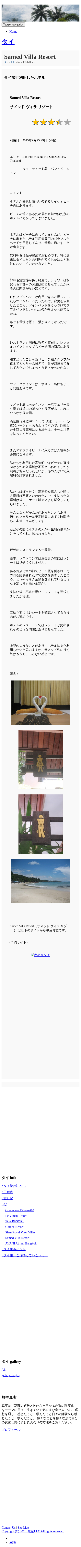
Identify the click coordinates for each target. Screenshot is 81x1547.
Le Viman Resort (16, 1215)
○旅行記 (7, 1198)
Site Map (23, 1527)
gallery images (10, 1375)
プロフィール (11, 1429)
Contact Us (9, 1527)
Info (13, 62)
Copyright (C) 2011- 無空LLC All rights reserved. (33, 1531)
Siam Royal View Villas (20, 1232)
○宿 (4, 1204)
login (12, 1542)
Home (13, 31)
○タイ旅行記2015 (14, 1186)
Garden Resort (14, 1226)
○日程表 (7, 1192)
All (4, 1369)
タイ (6, 62)
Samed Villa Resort (17, 1238)
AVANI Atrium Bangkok (21, 1243)
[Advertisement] (40, 1021)
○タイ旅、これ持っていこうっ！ (25, 1255)
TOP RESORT (14, 1221)
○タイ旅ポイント (14, 1249)
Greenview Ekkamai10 (19, 1210)
